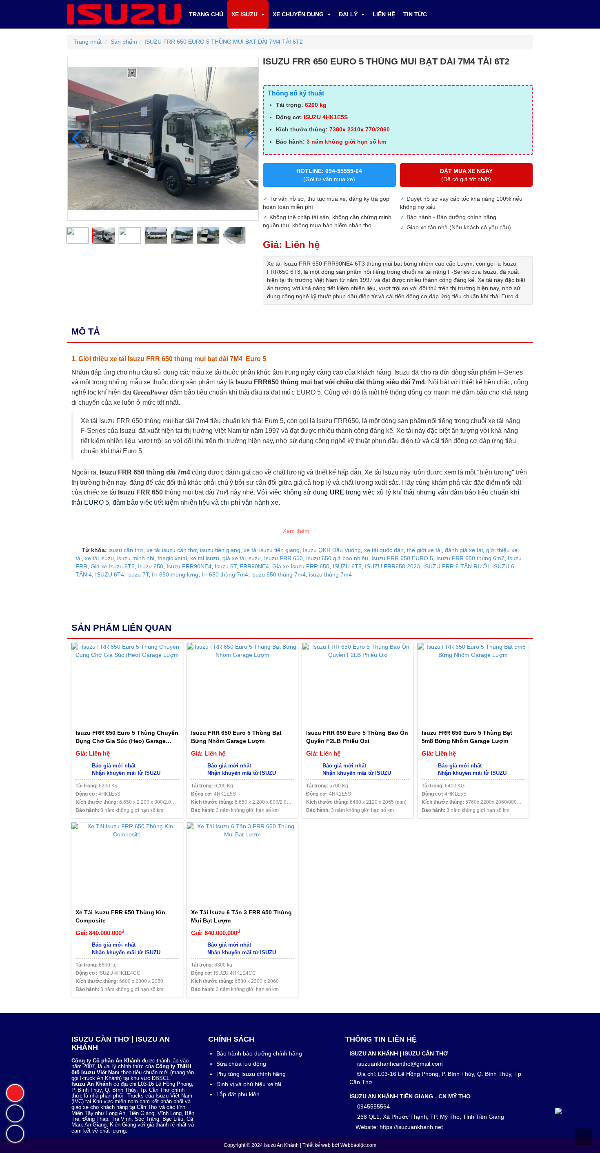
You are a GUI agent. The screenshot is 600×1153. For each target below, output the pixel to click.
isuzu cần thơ (126, 550)
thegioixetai (172, 558)
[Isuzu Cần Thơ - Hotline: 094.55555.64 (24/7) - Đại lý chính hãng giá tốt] (124, 14)
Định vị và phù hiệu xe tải (248, 1084)
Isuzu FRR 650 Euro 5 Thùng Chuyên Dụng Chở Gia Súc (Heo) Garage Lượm (127, 737)
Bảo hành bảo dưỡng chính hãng (259, 1053)
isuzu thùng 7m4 (330, 574)
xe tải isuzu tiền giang (272, 550)
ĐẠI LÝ (349, 14)
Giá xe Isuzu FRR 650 (300, 566)
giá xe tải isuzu (241, 558)
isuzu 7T (138, 574)
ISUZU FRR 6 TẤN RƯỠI (456, 566)
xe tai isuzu (204, 558)
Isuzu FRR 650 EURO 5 (402, 558)
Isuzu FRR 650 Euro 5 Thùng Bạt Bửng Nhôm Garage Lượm (236, 736)
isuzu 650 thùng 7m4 (278, 574)
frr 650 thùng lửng (175, 574)
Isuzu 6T (225, 566)
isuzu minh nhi (135, 558)
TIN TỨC (415, 14)
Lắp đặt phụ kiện (238, 1094)
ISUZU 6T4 (109, 574)
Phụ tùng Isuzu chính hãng (251, 1074)
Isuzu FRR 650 (283, 558)
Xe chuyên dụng (299, 14)
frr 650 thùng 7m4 (225, 574)
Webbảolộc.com (358, 1145)
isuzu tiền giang (220, 550)
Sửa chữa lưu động (241, 1063)
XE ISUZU (245, 14)
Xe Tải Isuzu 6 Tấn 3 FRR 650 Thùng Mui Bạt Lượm (241, 916)
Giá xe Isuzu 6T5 (113, 566)
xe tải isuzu (99, 558)
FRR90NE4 (254, 566)
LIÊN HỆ (384, 14)
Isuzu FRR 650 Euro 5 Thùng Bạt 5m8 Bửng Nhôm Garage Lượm (467, 736)
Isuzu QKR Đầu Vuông (332, 550)
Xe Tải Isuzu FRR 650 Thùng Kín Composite (120, 916)
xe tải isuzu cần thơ (172, 550)
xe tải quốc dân (384, 550)
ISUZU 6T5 (347, 566)
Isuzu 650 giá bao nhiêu (337, 558)
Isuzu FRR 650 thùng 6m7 (470, 558)
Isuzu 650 (150, 566)
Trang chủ (206, 14)
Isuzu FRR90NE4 (189, 566)
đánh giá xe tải (464, 550)
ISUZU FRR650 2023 (392, 566)
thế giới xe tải (424, 550)
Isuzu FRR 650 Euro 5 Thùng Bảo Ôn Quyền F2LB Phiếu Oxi (357, 736)
